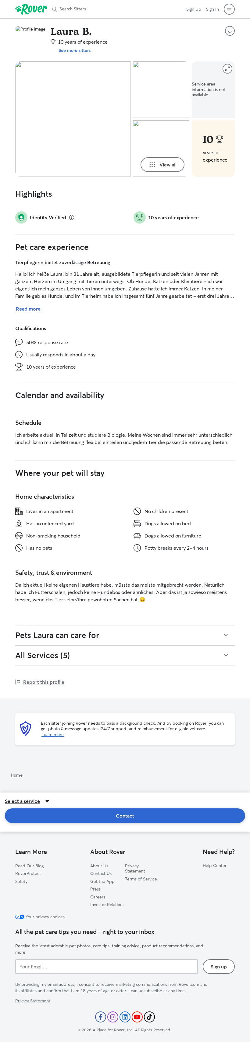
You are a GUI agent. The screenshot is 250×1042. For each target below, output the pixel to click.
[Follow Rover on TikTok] (149, 1016)
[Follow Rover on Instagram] (112, 1016)
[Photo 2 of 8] (161, 89)
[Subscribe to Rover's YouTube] (137, 1016)
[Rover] (31, 9)
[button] (229, 9)
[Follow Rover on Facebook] (100, 1016)
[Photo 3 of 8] (161, 148)
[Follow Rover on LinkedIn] (125, 1016)
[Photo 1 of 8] (72, 119)
